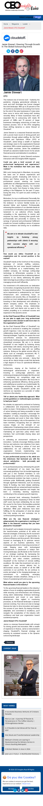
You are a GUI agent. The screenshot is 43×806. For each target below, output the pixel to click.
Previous (10, 642)
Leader (25, 24)
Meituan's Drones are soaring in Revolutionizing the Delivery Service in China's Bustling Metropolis (20, 742)
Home (6, 24)
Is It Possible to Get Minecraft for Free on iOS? (20, 729)
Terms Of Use (29, 777)
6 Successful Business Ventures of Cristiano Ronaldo (22, 713)
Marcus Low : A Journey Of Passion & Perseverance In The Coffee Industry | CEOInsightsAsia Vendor (19, 721)
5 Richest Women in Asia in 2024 (17, 749)
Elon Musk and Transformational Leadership (22, 735)
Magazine (15, 24)
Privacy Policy (17, 777)
